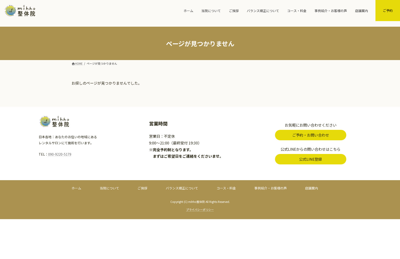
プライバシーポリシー (200, 209)
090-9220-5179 (59, 154)
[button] (310, 135)
